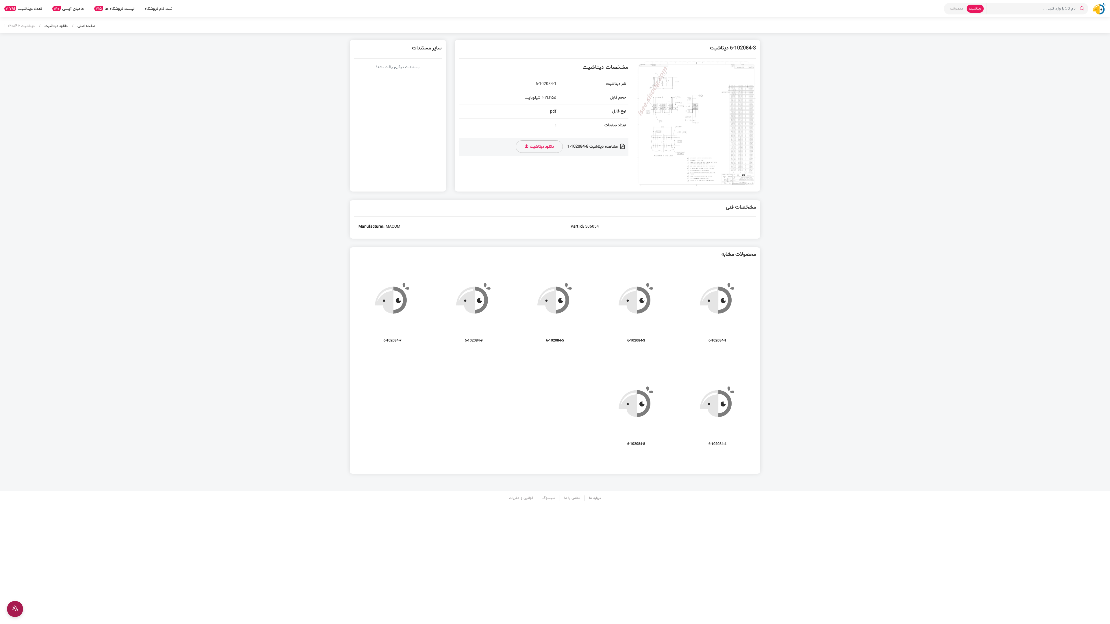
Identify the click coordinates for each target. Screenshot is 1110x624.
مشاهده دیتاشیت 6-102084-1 (593, 147)
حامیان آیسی (69, 8)
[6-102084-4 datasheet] (717, 412)
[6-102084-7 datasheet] (392, 309)
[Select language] (15, 609)
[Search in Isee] (1082, 8)
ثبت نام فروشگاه (159, 8)
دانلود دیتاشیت (55, 26)
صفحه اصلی (85, 26)
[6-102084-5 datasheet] (555, 309)
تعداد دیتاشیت (24, 8)
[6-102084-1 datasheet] (717, 309)
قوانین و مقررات (521, 498)
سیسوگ (548, 498)
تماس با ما (572, 498)
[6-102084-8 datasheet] (636, 412)
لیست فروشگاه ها (115, 8)
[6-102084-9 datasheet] (473, 309)
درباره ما (595, 498)
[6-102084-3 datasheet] (636, 309)
